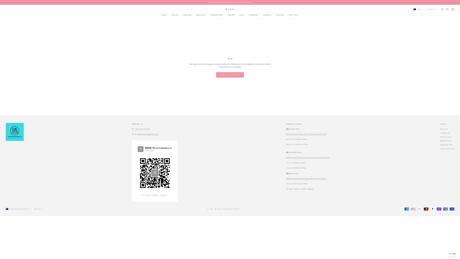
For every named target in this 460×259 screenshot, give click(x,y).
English (431, 9)
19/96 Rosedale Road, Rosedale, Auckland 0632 (306, 178)
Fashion (280, 15)
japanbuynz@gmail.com (147, 134)
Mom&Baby (254, 15)
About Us (444, 129)
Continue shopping (230, 75)
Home (164, 15)
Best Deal (293, 15)
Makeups (267, 15)
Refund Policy (445, 141)
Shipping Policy (446, 145)
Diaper (175, 15)
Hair (241, 15)
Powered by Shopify (231, 209)
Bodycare (201, 15)
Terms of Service (447, 149)
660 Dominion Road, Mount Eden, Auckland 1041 (306, 134)
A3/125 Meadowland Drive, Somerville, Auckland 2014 (308, 157)
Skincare (187, 15)
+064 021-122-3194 (142, 129)
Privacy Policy (446, 137)
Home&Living (216, 15)
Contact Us (445, 133)
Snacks (231, 15)
